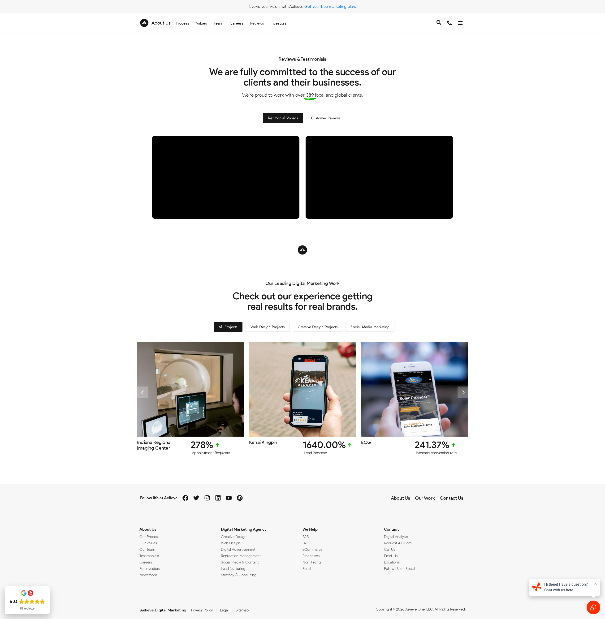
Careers (236, 23)
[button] (142, 392)
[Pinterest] (240, 498)
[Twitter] (196, 498)
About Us (161, 23)
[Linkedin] (218, 498)
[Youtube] (229, 498)
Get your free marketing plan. (330, 6)
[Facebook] (185, 498)
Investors (278, 23)
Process (182, 23)
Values (201, 23)
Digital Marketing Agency (244, 529)
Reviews (257, 23)
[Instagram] (207, 498)
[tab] (283, 118)
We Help (310, 529)
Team (218, 23)
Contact (391, 529)
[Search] (438, 23)
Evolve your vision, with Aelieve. (275, 6)
